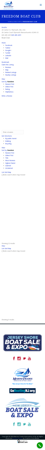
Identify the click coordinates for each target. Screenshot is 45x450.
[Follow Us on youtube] (29, 358)
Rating (7, 89)
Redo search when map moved (14, 175)
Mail (6, 58)
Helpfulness (9, 92)
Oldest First (9, 87)
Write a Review (7, 96)
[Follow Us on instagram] (19, 358)
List (3, 172)
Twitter (7, 48)
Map (6, 70)
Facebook (8, 45)
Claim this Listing (8, 65)
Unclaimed (9, 168)
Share (4, 43)
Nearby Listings (10, 75)
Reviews (8, 67)
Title (6, 158)
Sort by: (8, 82)
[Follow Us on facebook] (14, 358)
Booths (4, 27)
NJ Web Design (17, 438)
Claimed (8, 166)
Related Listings (10, 72)
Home (10, 21)
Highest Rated (10, 163)
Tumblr (7, 53)
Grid (6, 172)
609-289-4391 (16, 35)
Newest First (9, 84)
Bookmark (5, 62)
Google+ (8, 50)
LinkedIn (8, 55)
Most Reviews (10, 160)
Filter (3, 79)
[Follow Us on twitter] (24, 358)
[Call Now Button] (40, 445)
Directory (17, 21)
